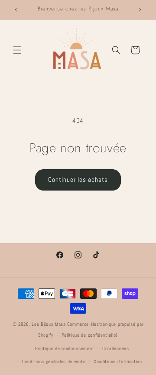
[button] (17, 50)
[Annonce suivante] (140, 9)
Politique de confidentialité (90, 335)
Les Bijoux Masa (49, 324)
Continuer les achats (78, 179)
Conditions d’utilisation (118, 361)
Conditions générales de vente (53, 361)
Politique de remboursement (64, 348)
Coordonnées (115, 348)
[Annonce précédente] (16, 9)
